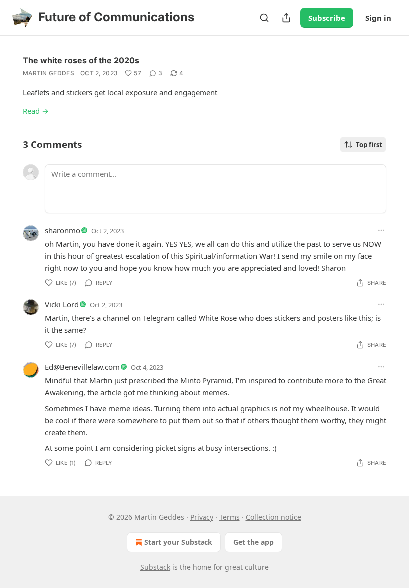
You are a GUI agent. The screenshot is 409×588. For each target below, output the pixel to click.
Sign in (378, 18)
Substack (155, 567)
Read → (36, 111)
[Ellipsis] (381, 230)
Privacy (201, 517)
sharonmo (62, 230)
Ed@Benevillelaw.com (82, 367)
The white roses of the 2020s (81, 60)
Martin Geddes (48, 73)
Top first (369, 144)
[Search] (264, 18)
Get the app (253, 542)
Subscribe (326, 18)
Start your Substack (178, 542)
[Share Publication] (286, 18)
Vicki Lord (62, 304)
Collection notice (273, 517)
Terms (229, 517)
